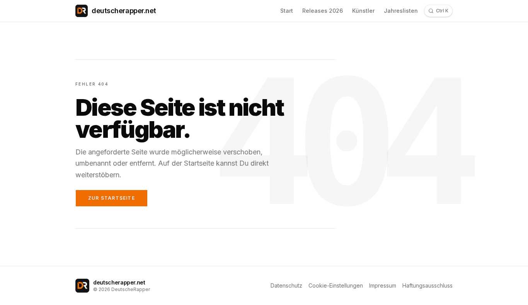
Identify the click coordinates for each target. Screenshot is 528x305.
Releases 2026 (322, 10)
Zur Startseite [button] (111, 198)
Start (286, 10)
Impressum (382, 285)
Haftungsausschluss (427, 285)
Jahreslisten (401, 10)
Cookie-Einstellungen (335, 285)
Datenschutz (286, 285)
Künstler (363, 10)
